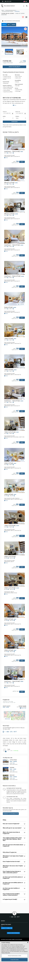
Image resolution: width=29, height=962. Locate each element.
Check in (5, 111)
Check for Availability (14, 66)
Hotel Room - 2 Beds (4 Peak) (12, 276)
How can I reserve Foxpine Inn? (11, 823)
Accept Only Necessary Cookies (14, 955)
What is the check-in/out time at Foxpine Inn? (11, 833)
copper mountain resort (10, 10)
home (2, 10)
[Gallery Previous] (2, 51)
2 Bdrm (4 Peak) (8, 494)
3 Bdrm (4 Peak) (8, 619)
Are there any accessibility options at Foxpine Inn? (13, 883)
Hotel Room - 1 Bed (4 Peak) (12, 245)
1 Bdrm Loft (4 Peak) (10, 432)
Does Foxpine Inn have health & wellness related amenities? (11, 894)
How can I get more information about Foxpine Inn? (13, 845)
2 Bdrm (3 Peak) (8, 463)
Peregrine (12, 767)
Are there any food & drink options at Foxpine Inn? (13, 877)
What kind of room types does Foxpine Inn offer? (13, 856)
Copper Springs (13, 759)
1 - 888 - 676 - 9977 (14, 917)
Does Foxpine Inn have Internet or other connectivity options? (12, 872)
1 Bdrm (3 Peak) (8, 338)
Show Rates (14, 121)
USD (26, 1)
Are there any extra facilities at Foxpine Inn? (11, 889)
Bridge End (12, 775)
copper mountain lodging (7, 11)
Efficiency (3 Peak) (9, 182)
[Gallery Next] (26, 51)
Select (22, 161)
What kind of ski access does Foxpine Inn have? (13, 866)
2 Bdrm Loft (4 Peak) (10, 556)
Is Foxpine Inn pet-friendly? (10, 899)
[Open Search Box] (27, 6)
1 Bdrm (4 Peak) (8, 369)
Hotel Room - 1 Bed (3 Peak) (12, 151)
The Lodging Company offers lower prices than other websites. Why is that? (12, 839)
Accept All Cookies (15, 959)
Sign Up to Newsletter (7, 928)
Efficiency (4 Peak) (9, 213)
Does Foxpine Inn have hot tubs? (11, 861)
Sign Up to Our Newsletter (11, 813)
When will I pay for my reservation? (12, 828)
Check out (17, 111)
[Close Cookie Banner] (28, 942)
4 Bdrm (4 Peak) (8, 650)
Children (17, 116)
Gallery (22, 148)
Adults (4, 116)
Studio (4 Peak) (8, 307)
